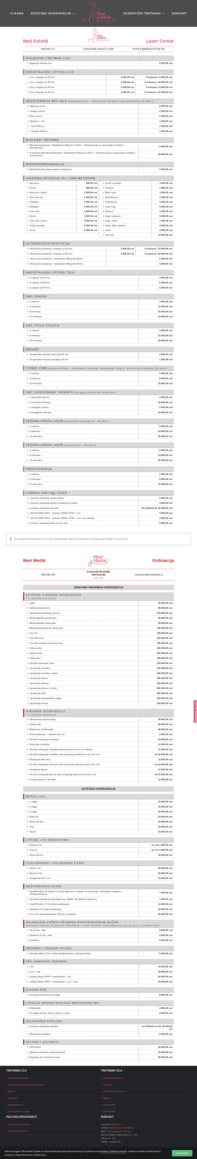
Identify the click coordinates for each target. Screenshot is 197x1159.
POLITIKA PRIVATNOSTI (19, 1124)
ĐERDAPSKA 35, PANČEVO (122, 1128)
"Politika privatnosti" (118, 1151)
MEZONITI (13, 1098)
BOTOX (11, 1091)
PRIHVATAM (182, 1153)
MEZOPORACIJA (15, 1105)
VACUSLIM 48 (109, 1105)
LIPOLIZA (107, 1085)
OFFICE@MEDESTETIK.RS (149, 49)
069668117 (116, 1124)
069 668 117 (48, 49)
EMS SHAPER (109, 1111)
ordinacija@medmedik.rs (149, 574)
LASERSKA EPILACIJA (113, 1078)
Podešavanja (40, 1155)
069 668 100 (48, 574)
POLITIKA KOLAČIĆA (17, 1131)
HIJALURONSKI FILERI (18, 1078)
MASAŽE (107, 1098)
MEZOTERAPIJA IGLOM (19, 1111)
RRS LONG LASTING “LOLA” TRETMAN (25, 1085)
